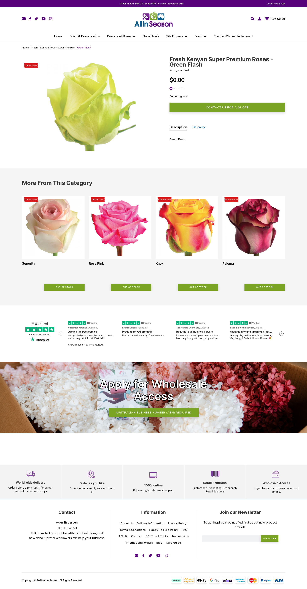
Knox (159, 263)
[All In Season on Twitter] (36, 19)
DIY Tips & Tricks (157, 536)
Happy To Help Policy (163, 530)
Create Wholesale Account (233, 36)
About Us (126, 523)
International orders (139, 542)
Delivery (198, 127)
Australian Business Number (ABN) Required (154, 412)
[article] (53, 243)
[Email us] (24, 19)
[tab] (178, 127)
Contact (136, 536)
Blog (159, 542)
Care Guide (173, 542)
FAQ (184, 530)
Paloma (228, 263)
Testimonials (180, 536)
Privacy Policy (177, 523)
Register (280, 3)
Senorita (28, 263)
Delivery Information (150, 523)
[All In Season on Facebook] (30, 19)
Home (58, 36)
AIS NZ (123, 536)
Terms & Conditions (132, 530)
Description (178, 127)
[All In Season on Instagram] (50, 19)
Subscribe (269, 538)
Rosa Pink (96, 263)
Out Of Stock (64, 287)
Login (270, 3)
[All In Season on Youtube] (44, 19)
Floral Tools (151, 36)
